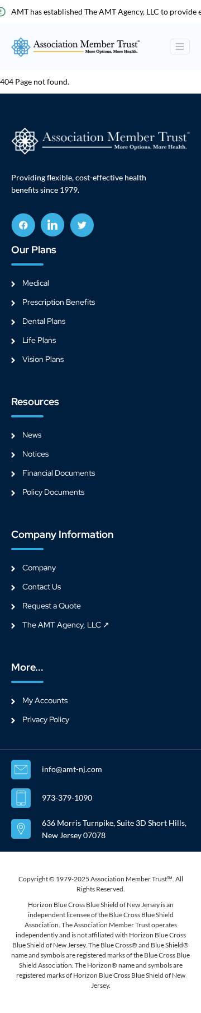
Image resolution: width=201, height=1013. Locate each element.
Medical (35, 283)
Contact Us (41, 587)
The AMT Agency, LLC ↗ (65, 625)
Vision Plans (43, 359)
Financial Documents (58, 473)
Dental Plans (43, 321)
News (31, 435)
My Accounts (45, 700)
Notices (35, 454)
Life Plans (39, 340)
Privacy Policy (45, 719)
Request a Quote (51, 606)
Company (39, 568)
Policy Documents (53, 492)
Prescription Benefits (58, 302)
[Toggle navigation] (180, 46)
